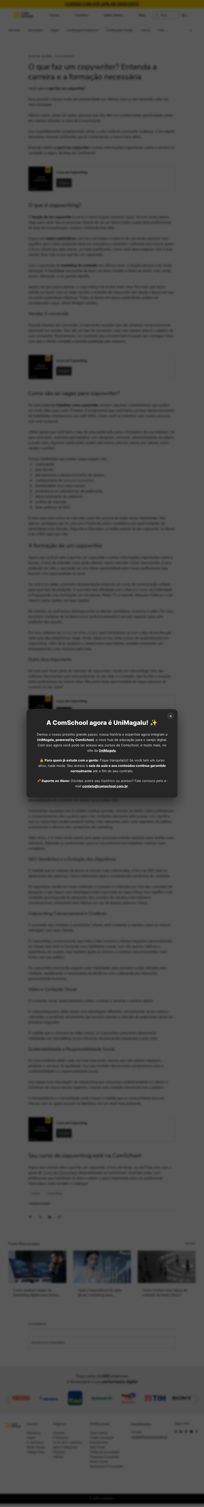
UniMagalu (107, 751)
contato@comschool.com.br (105, 786)
